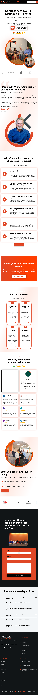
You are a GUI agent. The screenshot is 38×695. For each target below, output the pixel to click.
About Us (2, 664)
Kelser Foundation (4, 666)
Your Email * (21, 550)
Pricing (2, 674)
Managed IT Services (25, 639)
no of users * (9, 556)
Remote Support (4, 683)
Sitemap (2, 685)
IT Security (23, 642)
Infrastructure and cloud (26, 645)
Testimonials (3, 680)
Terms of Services (23, 691)
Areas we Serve (24, 655)
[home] (5, 2)
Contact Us (3, 661)
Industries (23, 650)
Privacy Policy (15, 691)
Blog (1, 677)
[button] (26, 640)
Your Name (9, 550)
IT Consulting (24, 647)
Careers (2, 672)
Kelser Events (3, 669)
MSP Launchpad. (21, 692)
